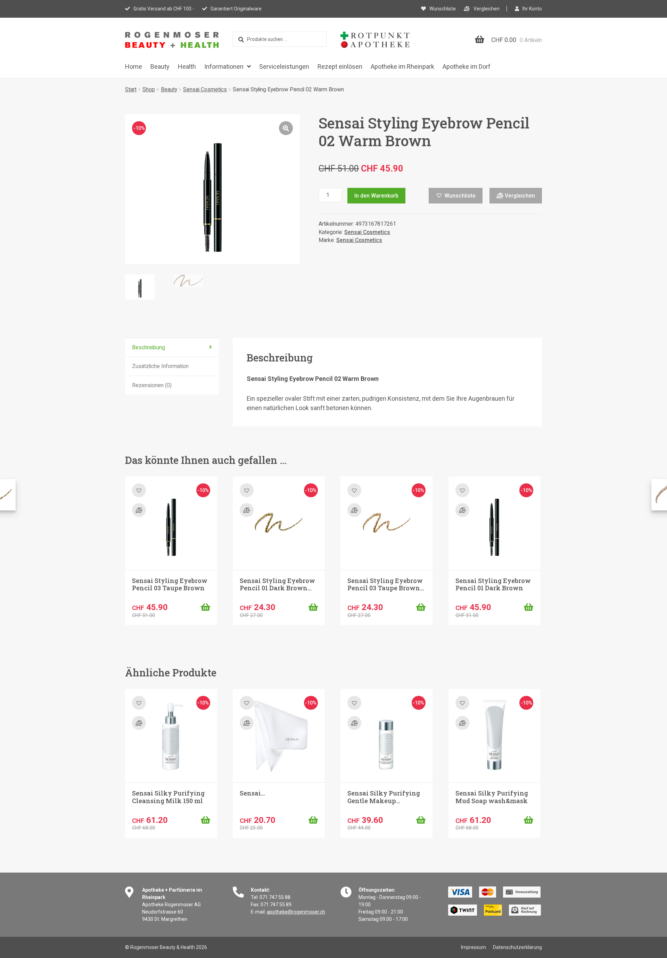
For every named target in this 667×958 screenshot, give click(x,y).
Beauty (160, 66)
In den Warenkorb (376, 195)
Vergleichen (487, 8)
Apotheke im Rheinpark (402, 66)
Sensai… (252, 793)
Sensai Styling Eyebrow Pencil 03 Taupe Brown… (385, 584)
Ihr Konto (532, 8)
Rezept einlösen (340, 66)
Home (133, 66)
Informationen (224, 66)
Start (131, 89)
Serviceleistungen (284, 66)
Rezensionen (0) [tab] (152, 385)
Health (187, 66)
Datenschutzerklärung (517, 947)
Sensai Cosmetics (205, 89)
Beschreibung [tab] (148, 347)
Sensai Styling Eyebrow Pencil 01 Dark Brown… (277, 584)
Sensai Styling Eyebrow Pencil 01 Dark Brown (493, 584)
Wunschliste (442, 8)
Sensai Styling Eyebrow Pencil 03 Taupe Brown (169, 584)
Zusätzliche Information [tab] (160, 366)
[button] (286, 128)
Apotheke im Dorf (467, 66)
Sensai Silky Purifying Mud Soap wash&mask (491, 797)
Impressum (473, 947)
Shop (148, 89)
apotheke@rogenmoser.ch (296, 912)
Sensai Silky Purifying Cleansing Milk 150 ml (168, 797)
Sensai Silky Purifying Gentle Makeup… (383, 797)
